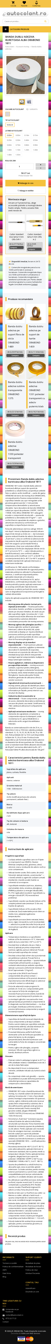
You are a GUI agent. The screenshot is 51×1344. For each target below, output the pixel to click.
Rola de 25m (10, 161)
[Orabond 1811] (7, 114)
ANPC (5, 1270)
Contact (34, 284)
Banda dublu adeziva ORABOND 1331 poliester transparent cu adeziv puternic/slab (37, 394)
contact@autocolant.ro (14, 1315)
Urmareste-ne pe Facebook (12, 1310)
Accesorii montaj (22, 46)
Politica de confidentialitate (13, 1266)
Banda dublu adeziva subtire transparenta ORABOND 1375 (16, 390)
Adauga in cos (26, 183)
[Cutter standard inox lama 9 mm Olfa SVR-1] (16, 222)
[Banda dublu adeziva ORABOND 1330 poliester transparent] (15, 429)
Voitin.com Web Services (30, 1333)
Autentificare (30, 1288)
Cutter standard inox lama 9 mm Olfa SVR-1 (16, 237)
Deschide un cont (32, 1292)
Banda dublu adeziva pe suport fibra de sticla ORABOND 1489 (16, 336)
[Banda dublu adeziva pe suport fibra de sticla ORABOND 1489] (15, 313)
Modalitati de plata (33, 1263)
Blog (4, 1277)
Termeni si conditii (10, 1263)
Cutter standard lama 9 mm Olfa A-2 (34, 237)
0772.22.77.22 (11, 1318)
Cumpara (13, 247)
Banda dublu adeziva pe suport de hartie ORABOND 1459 (36, 336)
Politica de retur (32, 1270)
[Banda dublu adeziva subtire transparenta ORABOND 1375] (15, 369)
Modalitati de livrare (33, 1266)
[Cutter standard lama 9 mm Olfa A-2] (34, 222)
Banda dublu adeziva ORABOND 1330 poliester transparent (16, 450)
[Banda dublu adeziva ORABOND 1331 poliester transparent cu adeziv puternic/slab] (36, 369)
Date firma (7, 1273)
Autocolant (9, 46)
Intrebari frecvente (33, 1273)
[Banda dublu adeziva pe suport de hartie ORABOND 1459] (36, 313)
